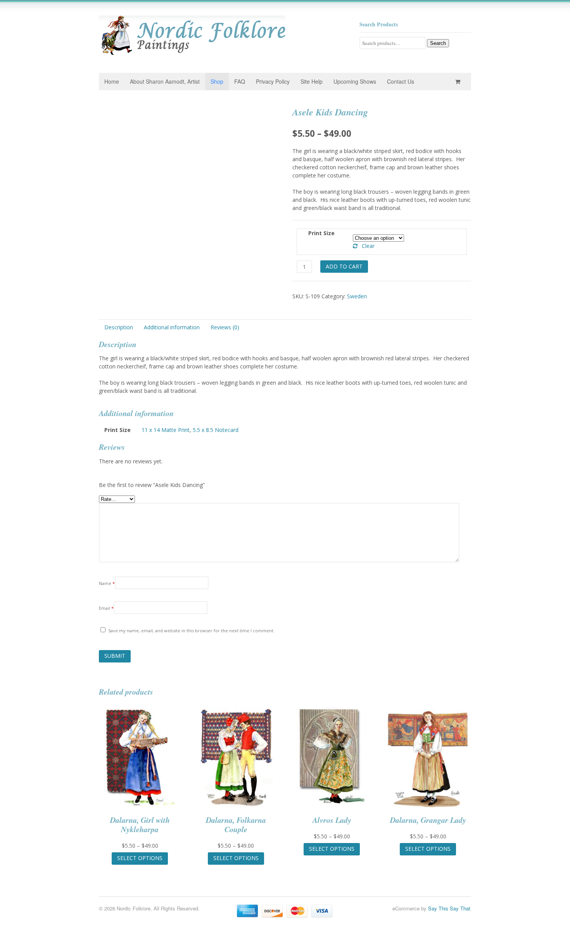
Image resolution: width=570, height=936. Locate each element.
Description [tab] (118, 327)
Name (107, 583)
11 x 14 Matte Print (166, 430)
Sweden (357, 296)
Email (106, 608)
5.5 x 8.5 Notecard (215, 430)
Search (438, 43)
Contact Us (400, 81)
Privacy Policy (273, 81)
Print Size (321, 233)
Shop (217, 81)
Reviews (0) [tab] (225, 327)
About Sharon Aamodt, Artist (165, 81)
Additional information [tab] (172, 327)
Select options (139, 858)
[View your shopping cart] (459, 81)
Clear (368, 245)
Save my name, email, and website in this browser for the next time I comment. (191, 630)
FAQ (239, 81)
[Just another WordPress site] (192, 53)
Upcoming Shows (354, 81)
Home (111, 81)
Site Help (312, 81)
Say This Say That (449, 908)
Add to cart (344, 266)
